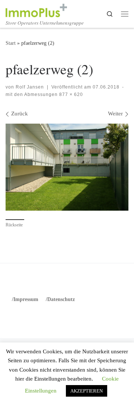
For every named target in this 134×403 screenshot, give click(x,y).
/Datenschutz (60, 299)
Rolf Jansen (30, 87)
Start (11, 43)
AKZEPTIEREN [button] (86, 391)
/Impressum (25, 299)
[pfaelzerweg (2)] (67, 167)
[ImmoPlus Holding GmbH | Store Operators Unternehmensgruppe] (36, 9)
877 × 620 (70, 94)
